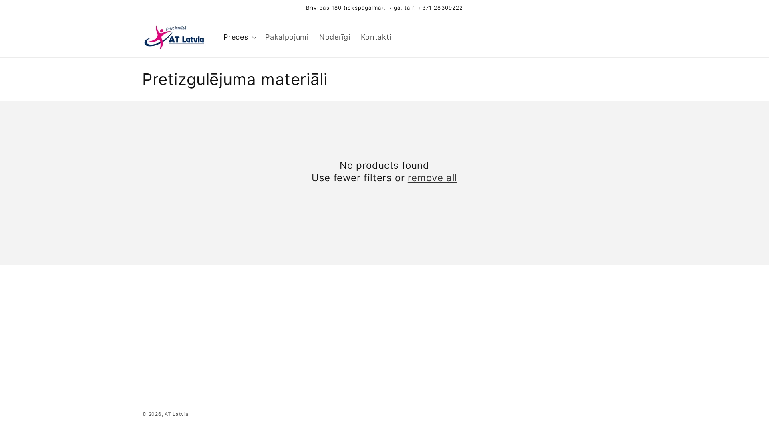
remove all (432, 178)
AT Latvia (177, 414)
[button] (239, 37)
